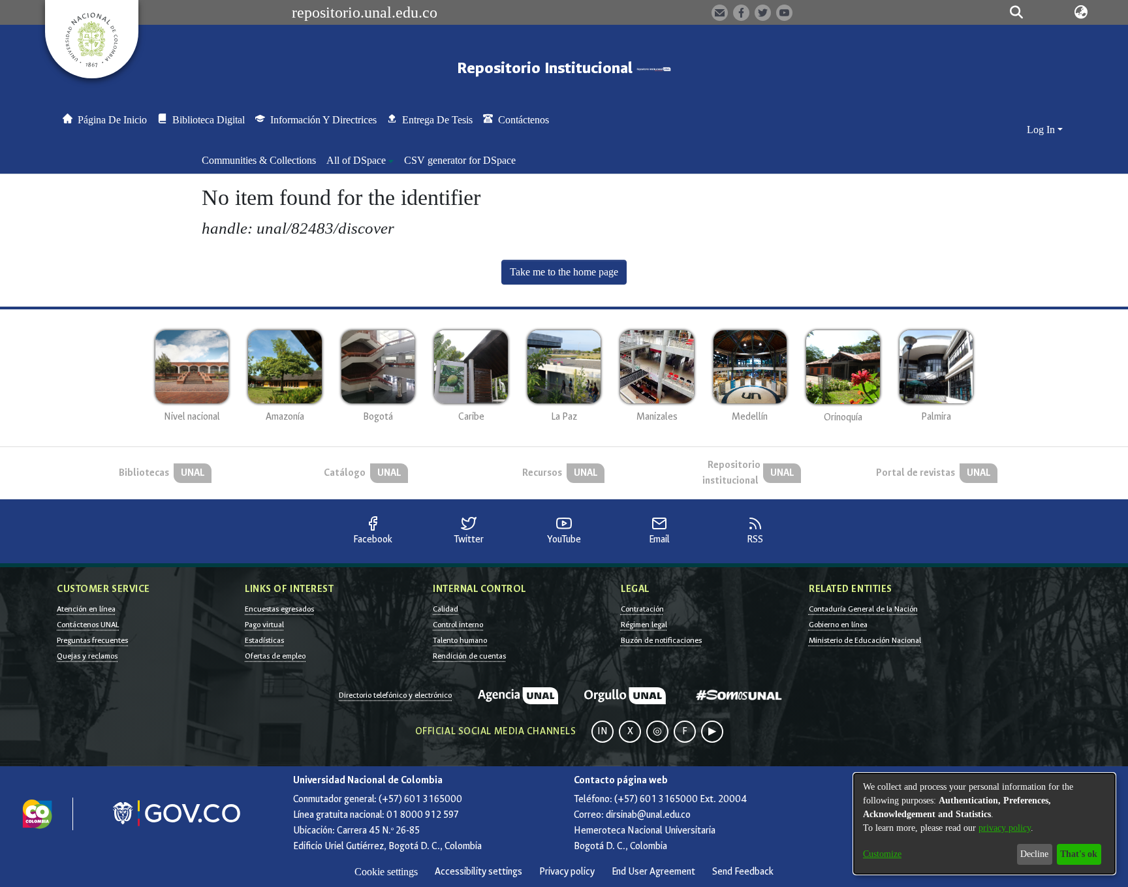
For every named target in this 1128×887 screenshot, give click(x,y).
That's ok (1078, 854)
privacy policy (1005, 828)
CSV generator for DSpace (460, 160)
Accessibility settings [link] (478, 871)
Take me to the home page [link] (564, 271)
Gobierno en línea (838, 624)
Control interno (458, 624)
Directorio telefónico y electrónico (395, 695)
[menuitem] (360, 161)
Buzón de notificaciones (661, 640)
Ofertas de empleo (275, 656)
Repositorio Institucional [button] (546, 68)
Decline (1034, 854)
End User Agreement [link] (653, 871)
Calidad (445, 609)
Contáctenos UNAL (88, 624)
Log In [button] (1042, 129)
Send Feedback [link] (743, 871)
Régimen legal (644, 624)
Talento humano (460, 640)
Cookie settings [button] (386, 871)
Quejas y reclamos (87, 656)
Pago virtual (264, 624)
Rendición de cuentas (469, 656)
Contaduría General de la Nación (863, 609)
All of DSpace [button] (356, 160)
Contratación (642, 609)
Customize (882, 854)
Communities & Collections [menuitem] (259, 160)
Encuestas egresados (279, 609)
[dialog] (984, 823)
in (602, 731)
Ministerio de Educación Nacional (865, 640)
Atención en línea (86, 609)
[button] (1016, 12)
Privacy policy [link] (567, 871)
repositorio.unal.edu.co (364, 12)
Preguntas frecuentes (92, 640)
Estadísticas (264, 640)
